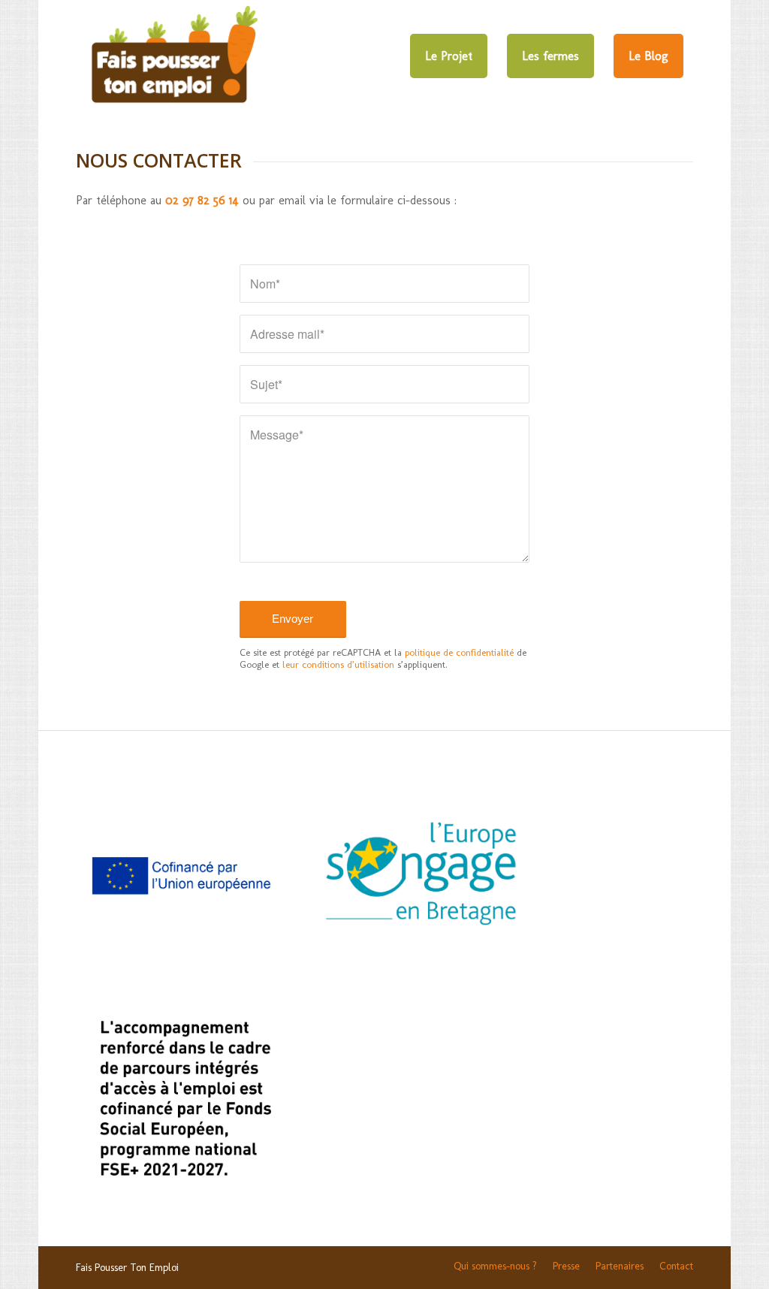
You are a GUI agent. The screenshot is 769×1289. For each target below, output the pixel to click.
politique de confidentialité (459, 652)
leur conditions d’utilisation (338, 664)
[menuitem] (448, 56)
